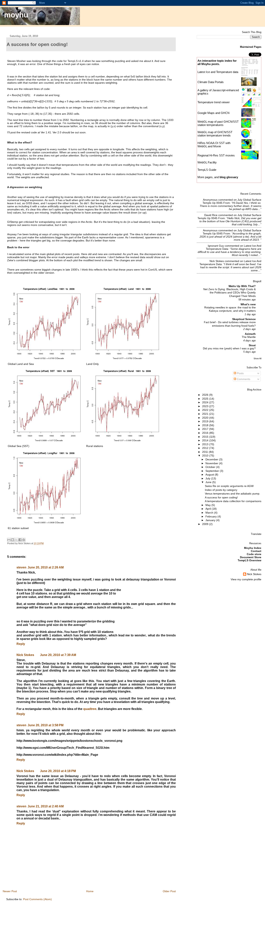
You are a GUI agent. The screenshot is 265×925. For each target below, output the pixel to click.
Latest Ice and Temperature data (218, 72)
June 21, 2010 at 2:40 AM (46, 806)
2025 (205, 398)
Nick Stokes (25, 655)
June (208, 482)
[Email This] (9, 540)
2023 (205, 406)
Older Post (169, 891)
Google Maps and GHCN (213, 113)
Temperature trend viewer (213, 102)
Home (90, 891)
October (210, 467)
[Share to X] (16, 540)
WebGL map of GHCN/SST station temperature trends (214, 133)
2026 (205, 394)
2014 (205, 440)
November (212, 463)
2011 (205, 451)
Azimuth (250, 333)
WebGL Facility (207, 162)
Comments (243, 379)
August (210, 474)
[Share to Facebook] (20, 540)
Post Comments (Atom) (37, 899)
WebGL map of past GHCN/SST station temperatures (218, 123)
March (209, 512)
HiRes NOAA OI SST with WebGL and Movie (213, 144)
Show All (257, 358)
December (212, 459)
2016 (205, 432)
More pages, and (217, 177)
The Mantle (249, 337)
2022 (205, 409)
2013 (205, 444)
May (208, 505)
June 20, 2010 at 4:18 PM (58, 771)
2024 (205, 402)
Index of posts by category (221, 489)
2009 (205, 524)
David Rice (210, 215)
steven (21, 567)
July (208, 478)
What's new (248, 304)
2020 (205, 417)
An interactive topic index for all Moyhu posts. (217, 62)
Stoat (252, 345)
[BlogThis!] (13, 540)
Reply (20, 644)
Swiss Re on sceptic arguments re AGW (229, 486)
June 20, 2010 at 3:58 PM (45, 725)
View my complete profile (246, 579)
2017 (205, 428)
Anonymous (210, 199)
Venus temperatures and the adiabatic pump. (232, 493)
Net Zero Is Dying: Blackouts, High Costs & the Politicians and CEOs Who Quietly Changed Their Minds (229, 293)
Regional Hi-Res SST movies (216, 155)
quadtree (89, 709)
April (208, 508)
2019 (205, 421)
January (210, 520)
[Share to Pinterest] (24, 540)
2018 (205, 425)
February (211, 516)
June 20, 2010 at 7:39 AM (58, 655)
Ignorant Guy (216, 245)
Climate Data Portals (210, 82)
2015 (205, 436)
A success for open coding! (221, 497)
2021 (205, 413)
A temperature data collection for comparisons (233, 501)
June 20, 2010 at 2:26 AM (46, 567)
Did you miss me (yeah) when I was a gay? (229, 348)
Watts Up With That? (242, 286)
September (212, 470)
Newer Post (10, 891)
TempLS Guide (206, 169)
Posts (240, 373)
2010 (205, 455)
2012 (205, 447)
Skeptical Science (244, 319)
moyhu (16, 15)
